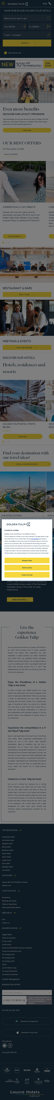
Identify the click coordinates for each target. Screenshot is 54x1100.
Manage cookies (27, 560)
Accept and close (26, 575)
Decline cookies (27, 567)
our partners (35, 538)
